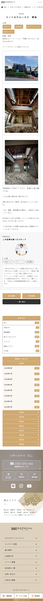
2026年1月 (21, 407)
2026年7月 (20, 374)
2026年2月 (21, 401)
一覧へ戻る (21, 302)
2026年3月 (21, 396)
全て (21, 323)
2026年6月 (21, 379)
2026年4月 (21, 390)
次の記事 (31, 296)
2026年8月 (21, 368)
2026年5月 (21, 385)
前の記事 (11, 296)
